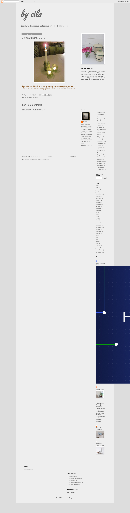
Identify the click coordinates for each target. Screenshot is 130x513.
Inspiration (29, 97)
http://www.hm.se (72, 480)
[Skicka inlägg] (40, 95)
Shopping (99, 155)
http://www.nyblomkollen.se (75, 482)
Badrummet (100, 112)
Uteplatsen (100, 167)
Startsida (50, 156)
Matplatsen (35, 97)
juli (96, 192)
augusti (98, 210)
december (98, 194)
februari (98, 200)
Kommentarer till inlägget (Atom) (40, 159)
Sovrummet (100, 157)
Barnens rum (100, 117)
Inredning (99, 127)
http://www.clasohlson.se (75, 478)
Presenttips (100, 143)
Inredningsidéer (101, 129)
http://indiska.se (72, 476)
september (98, 198)
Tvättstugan (100, 165)
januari (97, 190)
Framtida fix (100, 123)
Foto (98, 121)
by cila (30, 13)
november (98, 204)
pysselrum (100, 151)
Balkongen (100, 114)
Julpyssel (99, 137)
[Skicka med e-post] (43, 95)
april (97, 219)
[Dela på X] (47, 95)
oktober (98, 196)
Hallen (99, 125)
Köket (98, 139)
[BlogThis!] (45, 95)
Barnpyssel (100, 119)
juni (97, 215)
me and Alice (100, 389)
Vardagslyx (100, 169)
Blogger (71, 498)
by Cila (85, 122)
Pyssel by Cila (101, 147)
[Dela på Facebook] (49, 95)
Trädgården (100, 161)
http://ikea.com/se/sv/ (74, 484)
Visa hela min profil (86, 145)
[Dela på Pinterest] (51, 95)
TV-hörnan (100, 163)
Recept (99, 153)
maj (97, 185)
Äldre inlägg (73, 156)
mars (97, 187)
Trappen (99, 159)
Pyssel (99, 145)
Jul (98, 135)
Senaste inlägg (26, 156)
